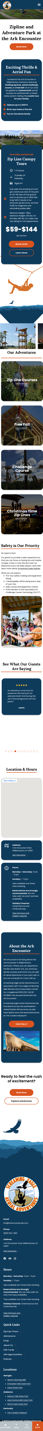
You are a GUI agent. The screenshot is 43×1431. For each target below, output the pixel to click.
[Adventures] (17, 1336)
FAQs (6, 1340)
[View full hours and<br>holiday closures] (31, 914)
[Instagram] (14, 1258)
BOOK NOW (21, 244)
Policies (7, 1359)
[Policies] (13, 1359)
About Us (8, 1345)
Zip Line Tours (10, 1331)
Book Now (21, 46)
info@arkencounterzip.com (15, 1223)
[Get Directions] (27, 855)
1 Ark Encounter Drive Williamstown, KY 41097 (22, 849)
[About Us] (15, 1345)
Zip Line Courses (22, 381)
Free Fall (22, 425)
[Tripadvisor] (9, 1258)
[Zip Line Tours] (20, 1331)
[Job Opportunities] (24, 1354)
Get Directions (18, 855)
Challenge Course (22, 470)
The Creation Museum (16, 1015)
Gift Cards (8, 1349)
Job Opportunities (12, 1354)
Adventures (9, 1336)
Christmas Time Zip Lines (22, 514)
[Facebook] (4, 1258)
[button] (39, 4)
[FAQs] (11, 1340)
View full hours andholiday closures (20, 914)
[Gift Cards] (16, 1349)
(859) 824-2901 (10, 1233)
